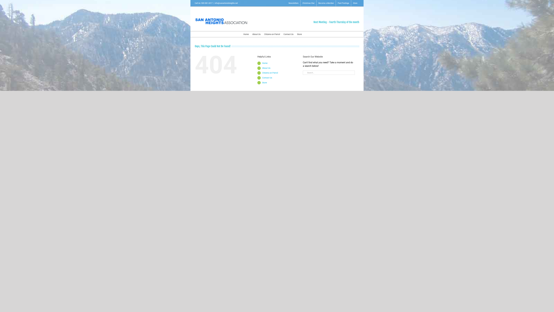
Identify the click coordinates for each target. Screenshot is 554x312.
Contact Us (267, 78)
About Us (266, 68)
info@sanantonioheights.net (226, 3)
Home (264, 63)
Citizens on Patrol (270, 73)
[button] (306, 34)
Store (264, 82)
